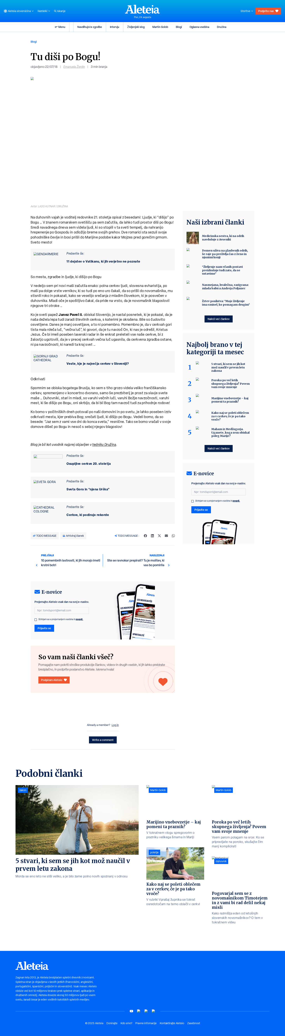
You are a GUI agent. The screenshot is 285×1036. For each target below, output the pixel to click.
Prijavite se (44, 628)
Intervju (114, 27)
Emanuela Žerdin (74, 67)
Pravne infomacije (146, 1023)
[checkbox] (36, 620)
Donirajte (111, 1023)
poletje (154, 852)
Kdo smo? (126, 1023)
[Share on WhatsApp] (173, 535)
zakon (22, 790)
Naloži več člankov (219, 319)
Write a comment (103, 740)
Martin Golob (160, 27)
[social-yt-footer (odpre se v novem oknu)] (131, 1011)
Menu (61, 27)
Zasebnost (193, 1023)
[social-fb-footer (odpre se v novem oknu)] (139, 1011)
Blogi (179, 27)
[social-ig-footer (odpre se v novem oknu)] (153, 1011)
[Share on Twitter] (159, 535)
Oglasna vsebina (199, 27)
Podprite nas (266, 11)
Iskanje (61, 11)
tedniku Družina (104, 444)
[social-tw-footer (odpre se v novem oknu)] (146, 1011)
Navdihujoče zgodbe (89, 27)
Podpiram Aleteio (51, 680)
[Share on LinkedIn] (152, 535)
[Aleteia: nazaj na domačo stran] (142, 9)
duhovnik (221, 861)
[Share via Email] (166, 535)
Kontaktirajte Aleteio (172, 1023)
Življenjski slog (136, 27)
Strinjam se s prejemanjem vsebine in (60, 619)
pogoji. (79, 619)
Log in (115, 725)
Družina (221, 27)
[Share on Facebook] (145, 535)
